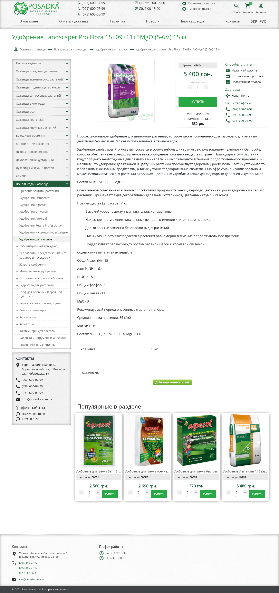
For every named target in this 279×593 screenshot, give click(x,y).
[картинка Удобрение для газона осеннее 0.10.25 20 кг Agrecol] (147, 440)
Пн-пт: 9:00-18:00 (152, 3)
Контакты (232, 21)
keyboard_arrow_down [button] (67, 63)
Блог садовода (192, 21)
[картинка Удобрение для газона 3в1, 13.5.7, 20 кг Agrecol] (98, 440)
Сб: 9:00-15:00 (149, 8)
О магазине (28, 21)
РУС (263, 21)
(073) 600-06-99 (93, 14)
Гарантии (117, 21)
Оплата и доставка (73, 21)
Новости (153, 21)
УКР (254, 21)
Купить (197, 101)
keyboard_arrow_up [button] (67, 183)
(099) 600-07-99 (93, 8)
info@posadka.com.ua (31, 579)
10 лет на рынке (196, 9)
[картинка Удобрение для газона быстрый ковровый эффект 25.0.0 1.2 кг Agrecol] (196, 440)
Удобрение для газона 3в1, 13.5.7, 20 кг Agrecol (109, 471)
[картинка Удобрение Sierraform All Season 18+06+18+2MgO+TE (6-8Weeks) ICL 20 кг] (245, 440)
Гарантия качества (198, 3)
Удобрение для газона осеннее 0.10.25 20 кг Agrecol (161, 471)
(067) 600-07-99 (93, 3)
